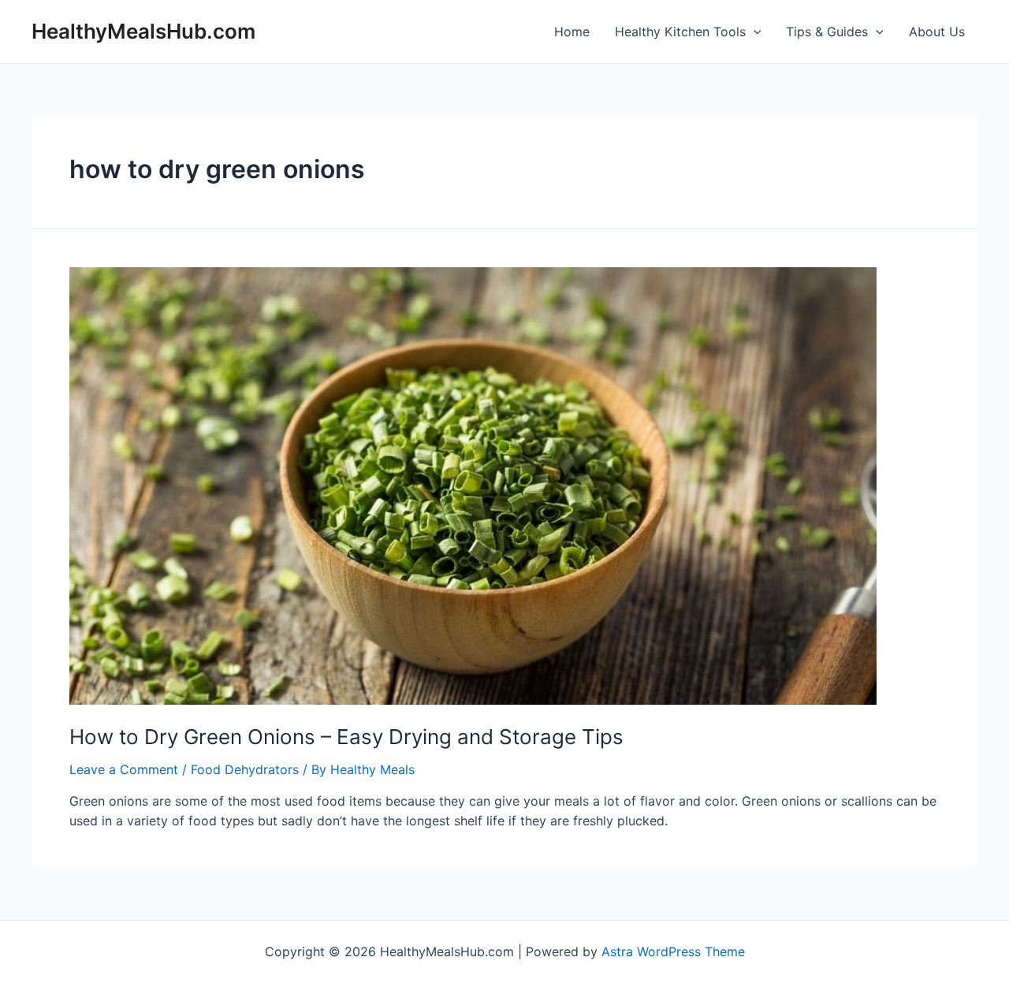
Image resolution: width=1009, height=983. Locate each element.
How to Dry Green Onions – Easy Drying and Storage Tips (346, 736)
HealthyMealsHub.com (143, 31)
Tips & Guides (827, 31)
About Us (937, 31)
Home (572, 31)
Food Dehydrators (245, 769)
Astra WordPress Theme (673, 951)
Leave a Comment (123, 769)
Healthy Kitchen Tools (680, 31)
